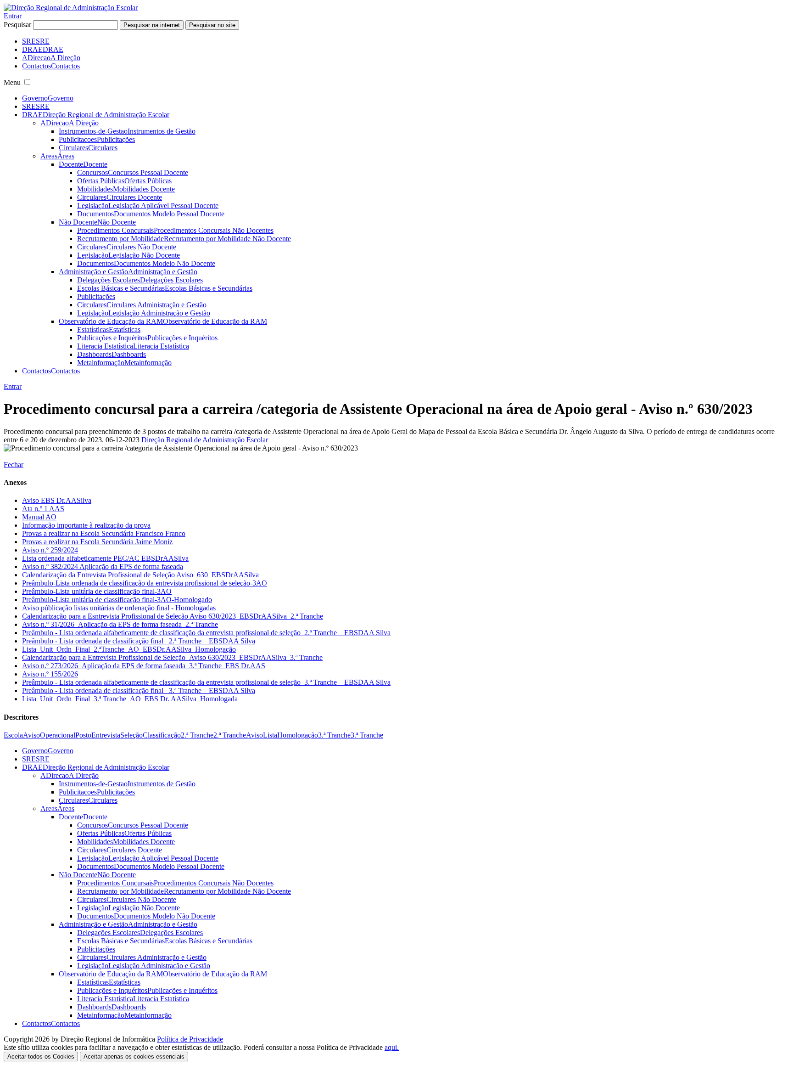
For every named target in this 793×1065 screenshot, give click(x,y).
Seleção (131, 735)
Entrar (13, 16)
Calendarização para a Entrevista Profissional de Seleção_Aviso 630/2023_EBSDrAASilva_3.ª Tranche (172, 657)
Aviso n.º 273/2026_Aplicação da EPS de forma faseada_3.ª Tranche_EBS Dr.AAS (143, 666)
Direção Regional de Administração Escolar (204, 440)
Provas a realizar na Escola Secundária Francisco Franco (103, 533)
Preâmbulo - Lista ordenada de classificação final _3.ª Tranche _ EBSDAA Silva (138, 690)
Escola (13, 735)
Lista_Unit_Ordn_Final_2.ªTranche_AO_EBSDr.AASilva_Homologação (129, 649)
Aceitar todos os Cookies (40, 1056)
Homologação (297, 735)
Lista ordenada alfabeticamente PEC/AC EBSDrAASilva (105, 558)
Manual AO (39, 517)
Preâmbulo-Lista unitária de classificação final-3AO (97, 591)
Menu (12, 82)
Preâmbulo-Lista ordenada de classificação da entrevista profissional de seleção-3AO (144, 583)
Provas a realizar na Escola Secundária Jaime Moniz (97, 542)
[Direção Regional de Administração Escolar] (71, 7)
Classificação (162, 735)
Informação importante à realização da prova (86, 525)
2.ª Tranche (197, 735)
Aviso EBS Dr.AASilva (56, 500)
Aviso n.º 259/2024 (50, 550)
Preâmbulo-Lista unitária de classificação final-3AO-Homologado (117, 599)
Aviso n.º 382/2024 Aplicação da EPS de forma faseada (102, 566)
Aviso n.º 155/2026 (50, 674)
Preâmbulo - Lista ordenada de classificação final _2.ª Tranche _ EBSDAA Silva (138, 641)
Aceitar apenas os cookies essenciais (134, 1056)
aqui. (392, 1047)
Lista (270, 735)
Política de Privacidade (190, 1039)
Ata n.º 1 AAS (43, 509)
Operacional (57, 735)
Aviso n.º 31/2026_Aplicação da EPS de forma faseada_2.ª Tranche (120, 624)
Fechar (13, 464)
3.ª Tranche (334, 735)
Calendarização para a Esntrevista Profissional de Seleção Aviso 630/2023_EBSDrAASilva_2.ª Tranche (172, 616)
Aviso (31, 735)
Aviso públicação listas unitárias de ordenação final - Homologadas (119, 608)
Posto (83, 735)
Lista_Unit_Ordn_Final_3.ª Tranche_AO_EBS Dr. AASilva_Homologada (130, 699)
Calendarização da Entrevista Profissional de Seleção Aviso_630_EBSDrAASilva (140, 575)
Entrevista (105, 735)
